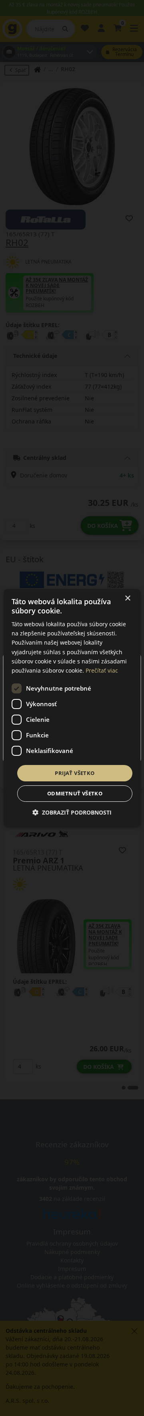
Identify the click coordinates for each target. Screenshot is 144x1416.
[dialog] (72, 708)
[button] (72, 812)
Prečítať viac (102, 670)
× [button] (127, 598)
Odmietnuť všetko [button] (74, 793)
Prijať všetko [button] (74, 773)
